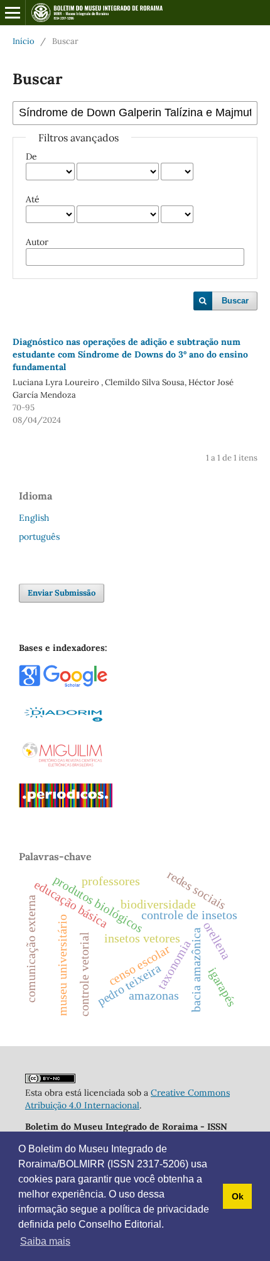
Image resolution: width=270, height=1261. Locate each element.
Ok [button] (238, 1196)
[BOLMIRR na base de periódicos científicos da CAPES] (65, 804)
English (34, 517)
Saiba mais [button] (45, 1241)
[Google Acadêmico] (63, 684)
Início (24, 41)
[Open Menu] (12, 12)
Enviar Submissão (61, 592)
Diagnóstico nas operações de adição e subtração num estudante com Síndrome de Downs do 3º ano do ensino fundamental (130, 354)
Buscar (235, 300)
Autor (37, 242)
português (39, 536)
